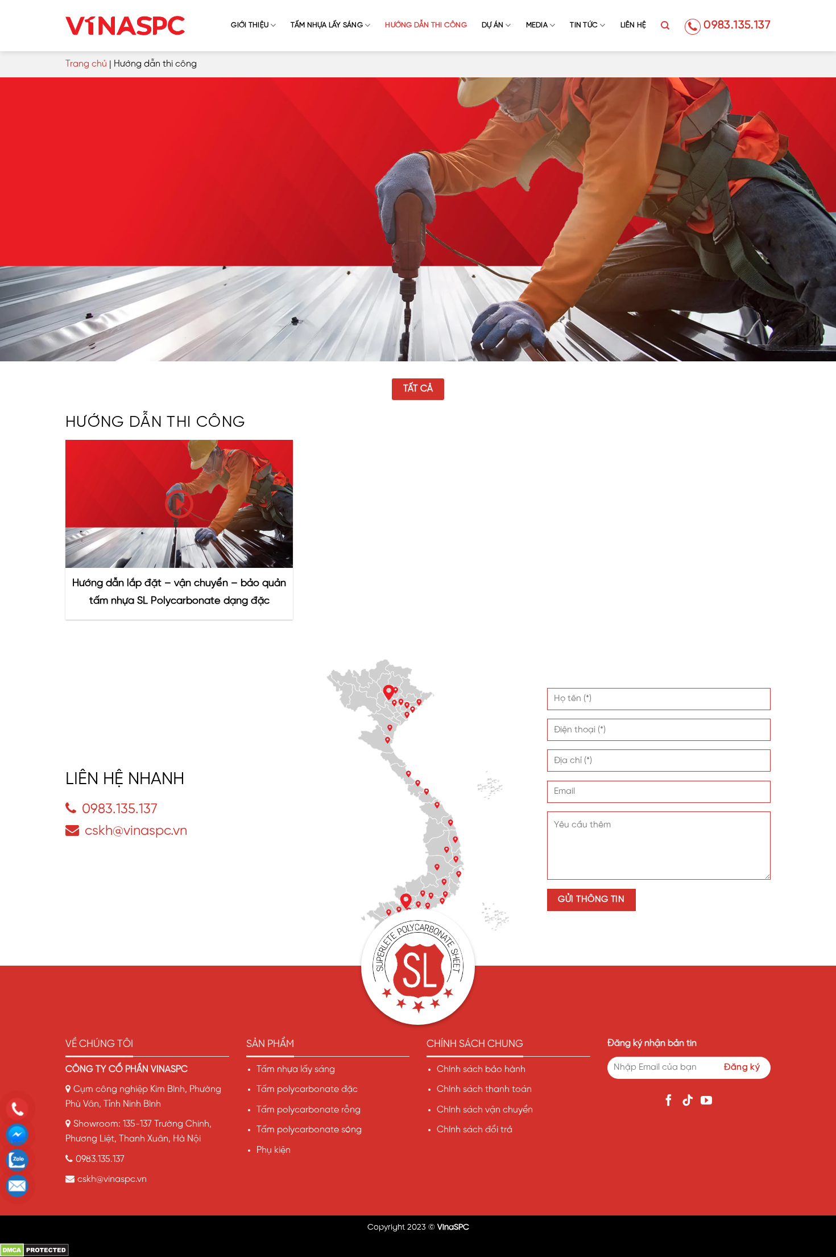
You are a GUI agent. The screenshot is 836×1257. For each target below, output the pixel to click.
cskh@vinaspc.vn (136, 831)
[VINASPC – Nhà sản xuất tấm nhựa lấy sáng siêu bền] (125, 25)
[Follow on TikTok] (689, 1102)
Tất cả (418, 389)
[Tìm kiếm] (665, 25)
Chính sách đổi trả (474, 1130)
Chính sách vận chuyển (485, 1110)
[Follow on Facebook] (670, 1102)
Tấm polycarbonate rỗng (308, 1110)
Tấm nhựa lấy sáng (326, 25)
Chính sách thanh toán (484, 1089)
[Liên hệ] (20, 1185)
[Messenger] (20, 1134)
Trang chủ (86, 64)
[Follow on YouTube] (708, 1102)
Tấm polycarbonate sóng (309, 1130)
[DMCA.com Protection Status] (34, 1250)
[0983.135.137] (20, 1109)
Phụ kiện (273, 1150)
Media (537, 25)
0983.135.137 (737, 25)
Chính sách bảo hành (481, 1069)
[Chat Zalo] (20, 1160)
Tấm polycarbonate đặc (307, 1089)
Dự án (492, 25)
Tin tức (584, 25)
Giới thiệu (249, 25)
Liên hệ (633, 25)
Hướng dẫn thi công (426, 25)
